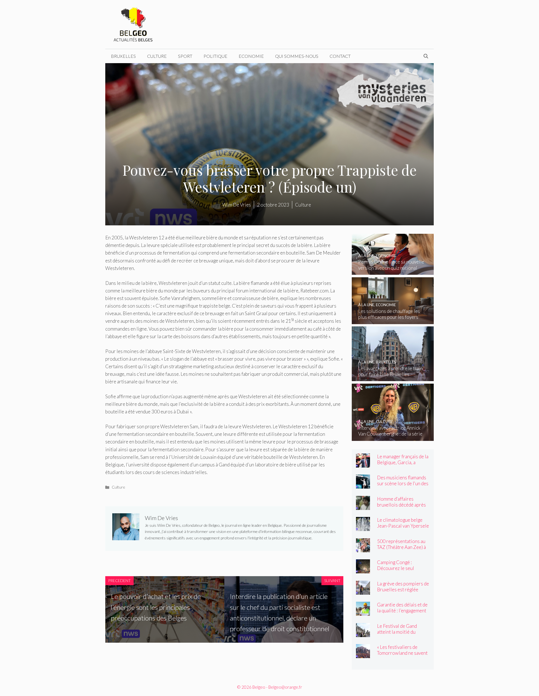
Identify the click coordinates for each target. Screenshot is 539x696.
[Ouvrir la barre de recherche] (426, 56)
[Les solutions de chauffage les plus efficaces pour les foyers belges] (393, 320)
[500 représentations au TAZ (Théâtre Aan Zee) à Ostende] (363, 548)
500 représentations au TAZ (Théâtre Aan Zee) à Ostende (401, 547)
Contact (340, 56)
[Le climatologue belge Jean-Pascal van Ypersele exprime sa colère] (363, 527)
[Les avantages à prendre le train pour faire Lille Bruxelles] (393, 377)
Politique (215, 56)
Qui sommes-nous (296, 56)
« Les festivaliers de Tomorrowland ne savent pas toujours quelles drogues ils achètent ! (402, 656)
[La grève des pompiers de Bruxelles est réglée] (363, 591)
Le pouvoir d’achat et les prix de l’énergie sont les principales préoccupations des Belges (156, 607)
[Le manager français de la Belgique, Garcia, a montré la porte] (363, 464)
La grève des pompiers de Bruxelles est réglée (403, 586)
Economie (251, 56)
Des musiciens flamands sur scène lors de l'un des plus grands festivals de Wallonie (402, 486)
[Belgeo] (133, 24)
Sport (185, 56)
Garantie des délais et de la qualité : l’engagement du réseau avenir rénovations (402, 613)
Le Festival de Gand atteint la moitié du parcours (397, 632)
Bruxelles (123, 56)
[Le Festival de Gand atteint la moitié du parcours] (363, 633)
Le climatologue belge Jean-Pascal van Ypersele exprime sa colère (403, 526)
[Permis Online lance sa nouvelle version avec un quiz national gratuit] (393, 271)
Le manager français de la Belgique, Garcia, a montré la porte (402, 462)
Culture (157, 56)
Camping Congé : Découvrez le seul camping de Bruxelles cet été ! (402, 571)
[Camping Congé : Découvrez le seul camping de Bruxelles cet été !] (363, 570)
